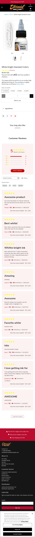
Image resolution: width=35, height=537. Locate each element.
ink (10, 185)
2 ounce (19, 91)
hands (14, 185)
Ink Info (4, 462)
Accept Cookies (17, 534)
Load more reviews (17, 416)
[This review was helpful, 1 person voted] (25, 211)
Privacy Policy (5, 475)
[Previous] (12, 53)
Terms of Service (6, 477)
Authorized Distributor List (9, 487)
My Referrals (5, 480)
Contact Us (4, 474)
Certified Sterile (6, 460)
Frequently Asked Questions (9, 472)
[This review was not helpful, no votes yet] (28, 211)
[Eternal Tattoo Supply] (17, 7)
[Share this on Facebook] (7, 116)
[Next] (22, 53)
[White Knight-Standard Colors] (17, 35)
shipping (5, 185)
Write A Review (17, 170)
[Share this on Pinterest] (11, 116)
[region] (17, 524)
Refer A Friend (5, 479)
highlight (20, 185)
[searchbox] (9, 178)
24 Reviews (12, 70)
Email (3, 500)
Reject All (17, 529)
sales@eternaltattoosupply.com (10, 452)
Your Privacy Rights (17, 524)
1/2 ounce (5, 91)
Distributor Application (8, 489)
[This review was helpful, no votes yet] (25, 235)
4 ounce (26, 91)
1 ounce (12, 91)
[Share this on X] (3, 116)
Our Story (4, 459)
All (11, 14)
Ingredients (9, 108)
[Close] (32, 513)
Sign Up (17, 508)
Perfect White (20, 84)
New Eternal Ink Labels (8, 464)
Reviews (4, 465)
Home (6, 14)
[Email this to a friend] (15, 116)
